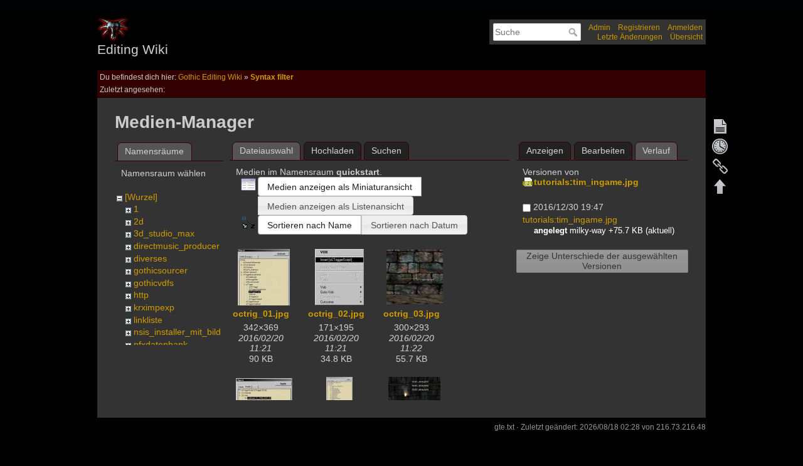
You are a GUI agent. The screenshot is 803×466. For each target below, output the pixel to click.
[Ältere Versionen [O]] (720, 146)
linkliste (148, 320)
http (141, 295)
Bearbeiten (603, 151)
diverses (150, 258)
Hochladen (332, 151)
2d (139, 221)
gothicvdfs (154, 283)
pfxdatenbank (161, 344)
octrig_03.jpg (411, 314)
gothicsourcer (161, 270)
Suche (574, 32)
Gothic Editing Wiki (210, 77)
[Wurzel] (141, 197)
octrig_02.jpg (336, 314)
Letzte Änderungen (629, 37)
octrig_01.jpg (261, 314)
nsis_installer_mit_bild (177, 332)
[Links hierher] (720, 166)
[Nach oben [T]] (720, 186)
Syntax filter (272, 77)
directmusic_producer (177, 246)
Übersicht (686, 37)
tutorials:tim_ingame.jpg (586, 182)
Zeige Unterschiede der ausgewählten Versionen (602, 261)
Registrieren (639, 27)
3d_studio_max (164, 233)
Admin (599, 27)
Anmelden (685, 27)
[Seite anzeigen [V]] (720, 126)
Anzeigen (544, 151)
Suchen (386, 151)
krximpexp (154, 307)
